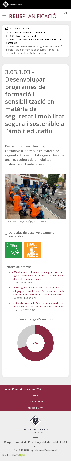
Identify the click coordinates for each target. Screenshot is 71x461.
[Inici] (33, 15)
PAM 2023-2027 (21, 28)
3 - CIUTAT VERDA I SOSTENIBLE (27, 32)
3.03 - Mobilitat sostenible (23, 36)
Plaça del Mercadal (31, 442)
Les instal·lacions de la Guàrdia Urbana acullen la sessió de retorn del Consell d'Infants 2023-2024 (37, 305)
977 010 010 (21, 450)
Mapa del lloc (35, 401)
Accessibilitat (35, 408)
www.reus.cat (35, 432)
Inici (6, 28)
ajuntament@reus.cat (44, 450)
